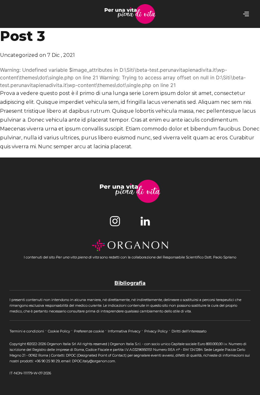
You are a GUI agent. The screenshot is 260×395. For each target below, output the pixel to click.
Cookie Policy (59, 331)
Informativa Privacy (124, 331)
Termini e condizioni (27, 331)
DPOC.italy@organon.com (93, 361)
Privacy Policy (156, 331)
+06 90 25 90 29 (47, 361)
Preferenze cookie (89, 331)
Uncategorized (19, 55)
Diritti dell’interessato (189, 331)
